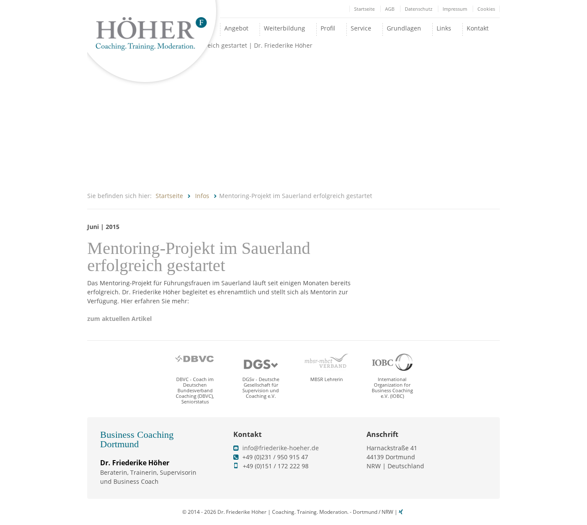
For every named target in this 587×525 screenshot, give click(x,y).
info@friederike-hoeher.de (280, 448)
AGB (389, 9)
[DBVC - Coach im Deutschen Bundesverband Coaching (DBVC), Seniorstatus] (195, 362)
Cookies (486, 9)
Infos (202, 196)
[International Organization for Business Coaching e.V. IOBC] (392, 362)
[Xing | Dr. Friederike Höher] (402, 512)
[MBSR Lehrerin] (326, 362)
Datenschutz (418, 9)
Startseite (364, 9)
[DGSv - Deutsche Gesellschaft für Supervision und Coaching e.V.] (260, 362)
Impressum (455, 9)
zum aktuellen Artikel (119, 318)
